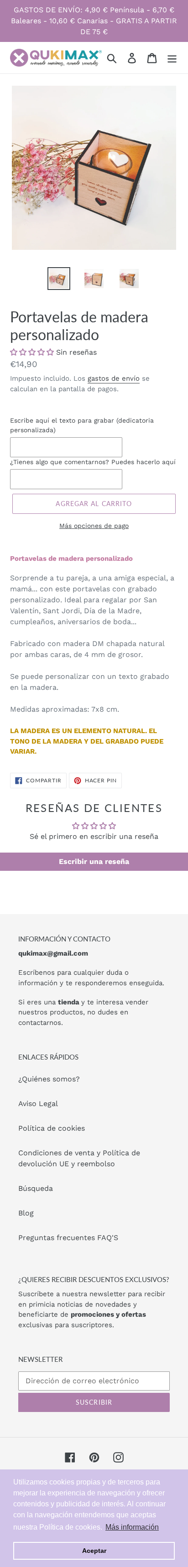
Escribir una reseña (94, 861)
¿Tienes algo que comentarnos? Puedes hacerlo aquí (93, 461)
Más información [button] (132, 1527)
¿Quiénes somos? (49, 1079)
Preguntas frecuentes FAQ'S (68, 1237)
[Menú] (172, 57)
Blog (26, 1213)
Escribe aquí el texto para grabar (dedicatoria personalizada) (82, 425)
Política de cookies (51, 1128)
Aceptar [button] (94, 1550)
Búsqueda (35, 1188)
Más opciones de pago (94, 525)
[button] (32, 352)
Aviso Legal (38, 1103)
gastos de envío (114, 378)
